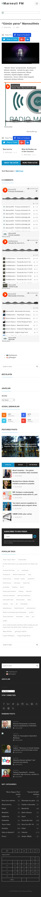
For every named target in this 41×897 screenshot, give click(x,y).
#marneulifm (22, 559)
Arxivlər (4, 396)
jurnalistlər (6, 587)
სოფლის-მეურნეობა (23, 635)
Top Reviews (33, 464)
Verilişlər (5, 828)
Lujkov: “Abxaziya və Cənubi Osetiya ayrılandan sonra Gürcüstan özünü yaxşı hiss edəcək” (26, 750)
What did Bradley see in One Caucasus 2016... (29, 151)
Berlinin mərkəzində (19, 574)
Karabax (14, 587)
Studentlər (5, 820)
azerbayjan (25, 570)
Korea (22, 587)
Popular (8, 464)
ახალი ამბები (27, 836)
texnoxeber (19, 616)
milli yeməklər (20, 600)
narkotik (5, 604)
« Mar (12, 880)
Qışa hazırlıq (7, 149)
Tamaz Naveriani (8, 616)
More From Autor (30, 163)
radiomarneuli (31, 608)
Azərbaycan (6, 574)
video (27, 616)
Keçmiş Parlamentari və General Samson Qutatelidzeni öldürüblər (25, 725)
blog (29, 574)
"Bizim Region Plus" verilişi (13, 793)
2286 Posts (19, 171)
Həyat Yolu (26, 583)
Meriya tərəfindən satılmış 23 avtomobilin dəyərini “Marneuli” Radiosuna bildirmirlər (20, 445)
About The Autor (11, 163)
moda (29, 600)
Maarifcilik (25, 808)
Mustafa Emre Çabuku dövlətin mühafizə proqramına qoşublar (23, 482)
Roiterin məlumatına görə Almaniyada (14, 612)
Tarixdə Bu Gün (27, 820)
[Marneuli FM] (13, 3)
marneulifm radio (8, 600)
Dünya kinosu (7, 579)
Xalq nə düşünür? (8, 832)
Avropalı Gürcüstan (9, 570)
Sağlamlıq (5, 816)
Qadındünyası (7, 608)
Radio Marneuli (19, 608)
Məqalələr (5, 812)
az (18, 570)
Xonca (4, 836)
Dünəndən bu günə (28, 800)
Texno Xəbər (6, 824)
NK (17, 604)
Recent (20, 464)
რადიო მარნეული (9, 635)
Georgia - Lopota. (19, 579)
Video (24, 828)
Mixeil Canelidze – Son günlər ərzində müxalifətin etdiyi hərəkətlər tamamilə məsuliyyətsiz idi (25, 473)
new (11, 604)
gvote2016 (31, 579)
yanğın (5, 621)
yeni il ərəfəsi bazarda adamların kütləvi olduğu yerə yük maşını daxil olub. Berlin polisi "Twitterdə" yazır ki (20, 626)
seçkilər (31, 612)
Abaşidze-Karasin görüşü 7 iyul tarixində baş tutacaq (24, 761)
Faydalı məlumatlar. (28, 804)
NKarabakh (24, 604)
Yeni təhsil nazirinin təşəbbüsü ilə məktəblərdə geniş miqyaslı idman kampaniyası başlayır (25, 505)
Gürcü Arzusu (7, 583)
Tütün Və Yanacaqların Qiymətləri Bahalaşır (25, 737)
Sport (23, 816)
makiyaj (21, 591)
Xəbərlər (15, 722)
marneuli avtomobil (9, 595)
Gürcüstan (17, 583)
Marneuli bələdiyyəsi (23, 595)
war (33, 616)
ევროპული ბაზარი (21, 631)
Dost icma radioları (8, 800)
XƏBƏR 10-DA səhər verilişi (22, 514)
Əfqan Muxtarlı (7, 631)
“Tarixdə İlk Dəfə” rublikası (33, 793)
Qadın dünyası (27, 812)
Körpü (4, 808)
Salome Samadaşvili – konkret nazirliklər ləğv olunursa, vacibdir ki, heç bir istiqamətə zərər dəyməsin (26, 774)
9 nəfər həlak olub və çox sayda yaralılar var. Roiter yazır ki (20, 565)
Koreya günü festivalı (9, 591)
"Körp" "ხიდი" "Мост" (9, 559)
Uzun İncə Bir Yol (28, 824)
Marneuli (29, 591)
